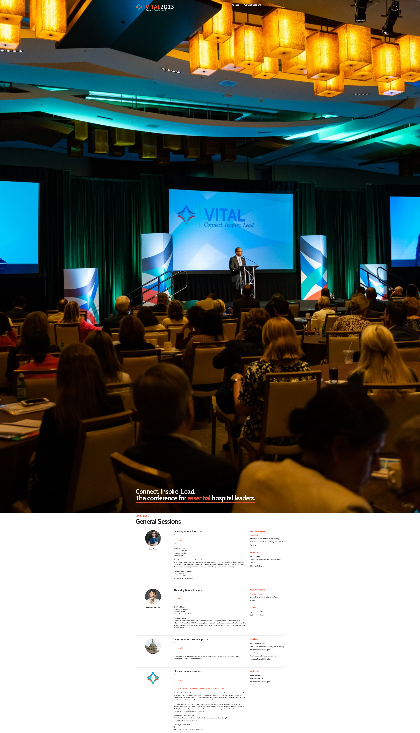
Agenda (235, 4)
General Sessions (252, 4)
